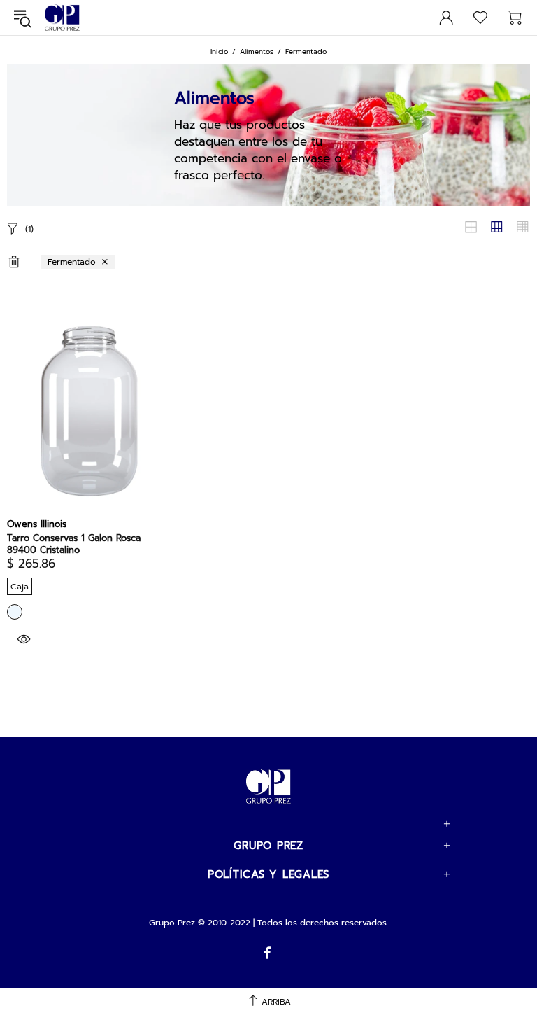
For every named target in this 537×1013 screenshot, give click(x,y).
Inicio (219, 51)
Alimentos (256, 51)
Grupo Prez (62, 18)
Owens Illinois (36, 524)
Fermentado (72, 262)
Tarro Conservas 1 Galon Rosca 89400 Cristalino (74, 544)
